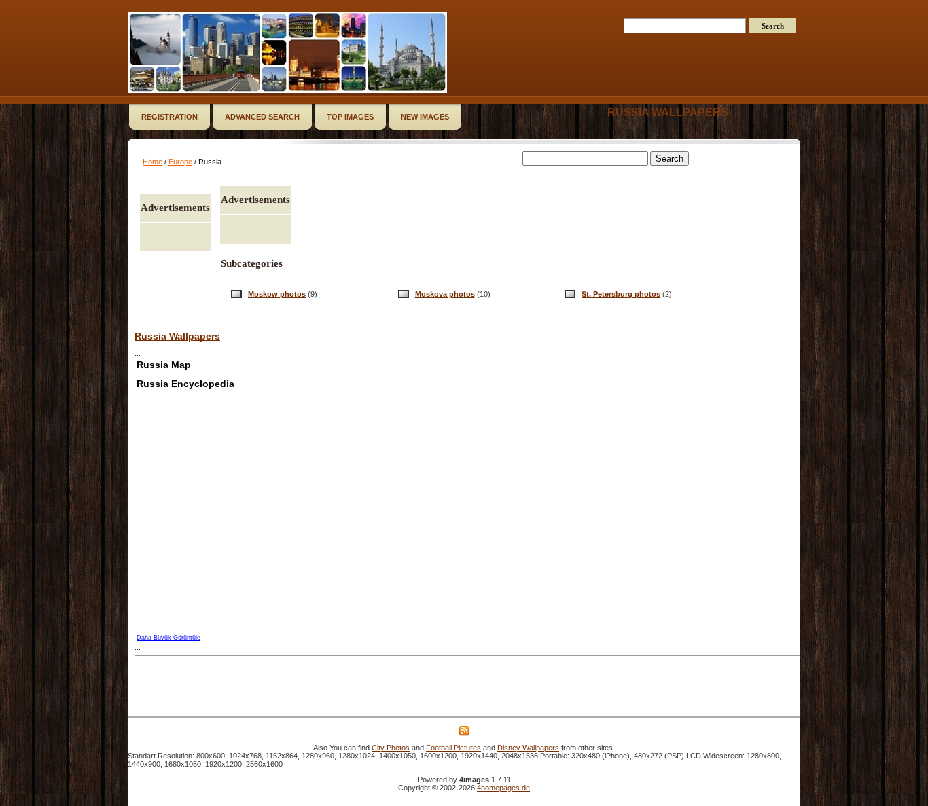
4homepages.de (503, 788)
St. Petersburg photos (621, 294)
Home (152, 162)
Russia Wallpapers (177, 336)
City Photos (391, 748)
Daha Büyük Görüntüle (168, 637)
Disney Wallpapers (528, 748)
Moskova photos (445, 294)
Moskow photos (277, 294)
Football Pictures (453, 748)
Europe (180, 162)
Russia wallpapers (667, 112)
